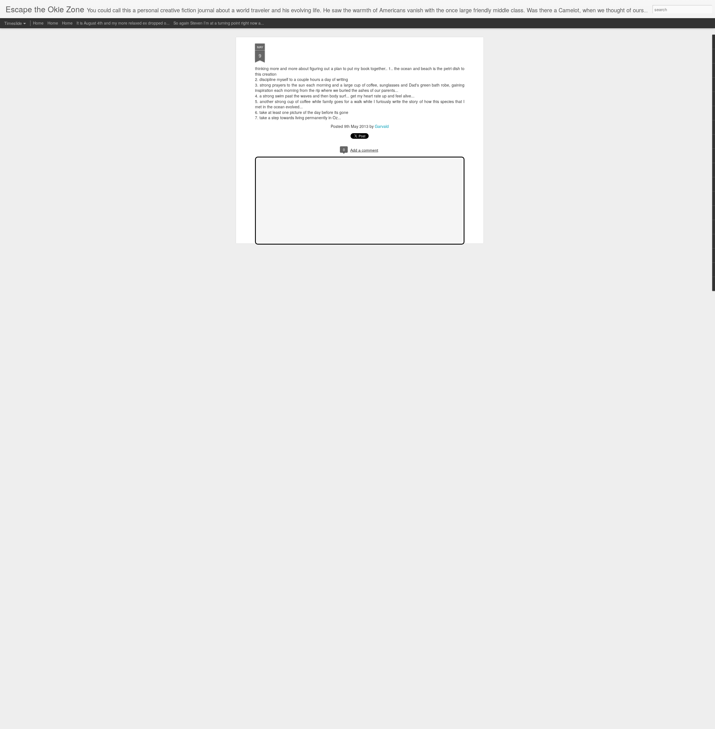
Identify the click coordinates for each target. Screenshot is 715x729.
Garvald (382, 126)
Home (38, 23)
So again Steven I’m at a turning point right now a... (218, 23)
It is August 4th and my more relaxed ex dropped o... (123, 23)
